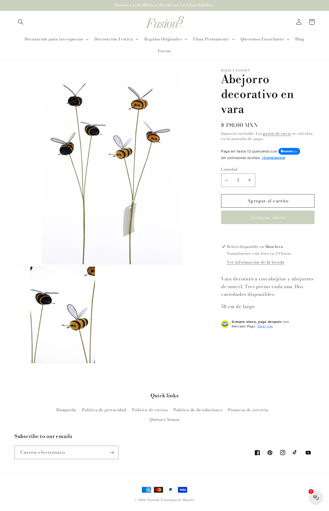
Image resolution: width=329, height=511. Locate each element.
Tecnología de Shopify (177, 500)
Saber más (265, 326)
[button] (20, 22)
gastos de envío (277, 133)
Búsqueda (66, 410)
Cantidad (229, 169)
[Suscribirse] (111, 452)
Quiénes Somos (164, 419)
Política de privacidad (104, 410)
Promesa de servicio (248, 410)
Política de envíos (150, 410)
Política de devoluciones (197, 410)
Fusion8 (153, 500)
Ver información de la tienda (255, 262)
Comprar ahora (268, 217)
